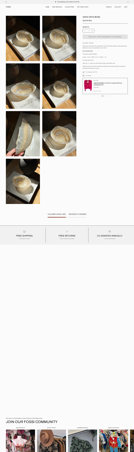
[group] (67, 2)
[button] (109, 7)
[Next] (128, 2)
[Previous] (6, 2)
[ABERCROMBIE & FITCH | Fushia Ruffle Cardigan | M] (88, 86)
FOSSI (8, 7)
